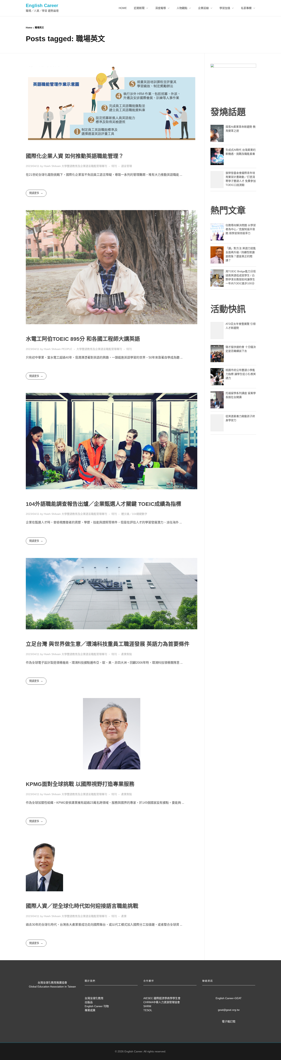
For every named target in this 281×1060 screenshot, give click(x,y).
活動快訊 (228, 309)
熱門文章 (228, 210)
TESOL (147, 1010)
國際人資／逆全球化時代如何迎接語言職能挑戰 (82, 906)
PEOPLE (67, 349)
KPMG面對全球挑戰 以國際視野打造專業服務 (80, 784)
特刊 (114, 166)
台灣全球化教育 (94, 998)
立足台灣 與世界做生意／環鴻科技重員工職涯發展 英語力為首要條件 (107, 644)
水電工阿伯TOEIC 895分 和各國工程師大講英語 (83, 339)
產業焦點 (126, 654)
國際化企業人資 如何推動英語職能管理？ (75, 156)
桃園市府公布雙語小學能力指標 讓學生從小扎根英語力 (241, 374)
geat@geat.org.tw (229, 1009)
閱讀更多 (34, 193)
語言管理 (126, 166)
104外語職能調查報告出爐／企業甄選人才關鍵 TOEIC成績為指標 (103, 504)
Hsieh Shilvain (53, 166)
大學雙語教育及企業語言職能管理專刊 (84, 166)
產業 (124, 916)
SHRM (147, 1006)
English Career (42, 5)
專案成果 (90, 1010)
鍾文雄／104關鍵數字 (134, 513)
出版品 (89, 1002)
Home (29, 27)
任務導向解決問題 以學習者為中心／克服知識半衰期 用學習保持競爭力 (241, 229)
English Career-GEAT (229, 998)
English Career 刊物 (97, 1006)
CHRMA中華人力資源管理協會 (161, 1002)
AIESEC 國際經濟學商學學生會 (161, 998)
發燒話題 (228, 112)
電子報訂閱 (228, 1021)
